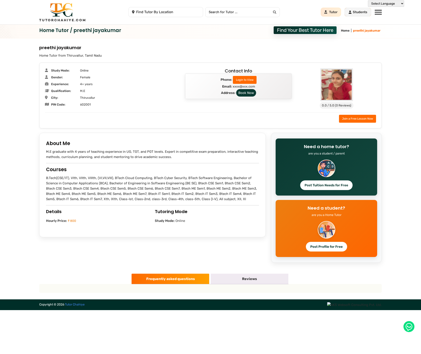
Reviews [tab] (249, 279)
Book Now (246, 93)
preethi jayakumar (366, 30)
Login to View (244, 79)
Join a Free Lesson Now (357, 118)
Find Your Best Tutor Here (305, 30)
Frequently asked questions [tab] (170, 279)
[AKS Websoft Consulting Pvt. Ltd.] (354, 305)
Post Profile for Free (326, 247)
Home (345, 30)
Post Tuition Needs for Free (326, 185)
